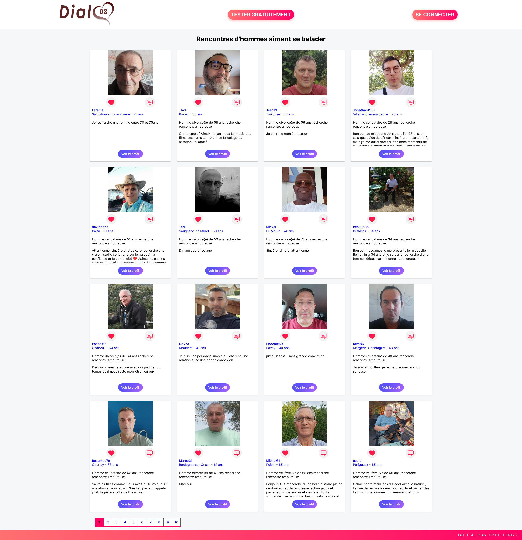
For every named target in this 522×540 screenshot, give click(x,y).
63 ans (112, 465)
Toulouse (273, 114)
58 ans (197, 114)
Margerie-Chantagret (369, 348)
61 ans (218, 465)
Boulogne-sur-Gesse (194, 465)
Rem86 (358, 344)
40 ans (394, 348)
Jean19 (271, 110)
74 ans (289, 231)
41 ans (201, 348)
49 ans (284, 348)
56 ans (288, 114)
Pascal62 (99, 344)
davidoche (100, 227)
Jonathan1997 (364, 110)
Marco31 (185, 461)
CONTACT (511, 535)
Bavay (270, 348)
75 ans (138, 114)
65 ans (284, 465)
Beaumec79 (101, 461)
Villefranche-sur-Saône (370, 114)
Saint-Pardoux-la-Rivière (111, 114)
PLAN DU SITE (489, 535)
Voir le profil (130, 154)
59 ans (218, 231)
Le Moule (273, 231)
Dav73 (184, 344)
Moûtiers (185, 348)
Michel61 (273, 461)
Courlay (98, 465)
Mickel (271, 227)
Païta (96, 231)
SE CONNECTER (435, 15)
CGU (470, 535)
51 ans (108, 231)
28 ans (397, 114)
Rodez (184, 114)
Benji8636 (361, 227)
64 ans (114, 348)
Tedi (182, 227)
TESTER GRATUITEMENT (261, 15)
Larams (97, 110)
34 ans (374, 231)
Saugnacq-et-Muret (194, 231)
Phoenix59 (274, 344)
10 (176, 522)
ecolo (357, 461)
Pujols (270, 465)
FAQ (461, 535)
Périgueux (360, 465)
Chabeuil (98, 348)
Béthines (359, 231)
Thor (182, 110)
